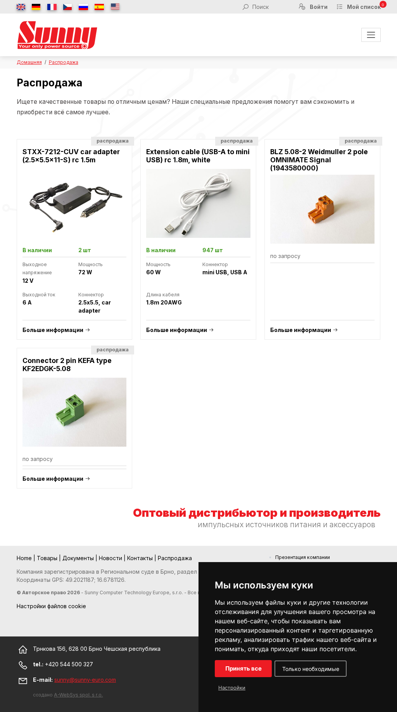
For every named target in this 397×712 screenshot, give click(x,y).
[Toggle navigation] (370, 34)
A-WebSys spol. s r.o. (78, 695)
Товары (48, 558)
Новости (111, 558)
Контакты (140, 558)
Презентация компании (302, 557)
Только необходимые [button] (310, 669)
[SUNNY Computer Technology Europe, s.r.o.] (57, 34)
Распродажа (63, 62)
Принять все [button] (243, 668)
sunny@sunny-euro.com (85, 679)
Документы (78, 558)
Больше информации (52, 330)
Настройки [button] (231, 687)
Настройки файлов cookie (51, 606)
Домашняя (29, 62)
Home (25, 558)
